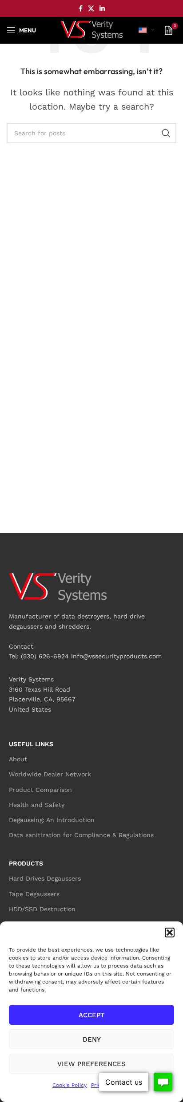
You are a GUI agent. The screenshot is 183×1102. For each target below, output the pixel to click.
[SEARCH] (166, 133)
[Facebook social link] (80, 9)
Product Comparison (40, 789)
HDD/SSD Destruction (42, 909)
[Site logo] (91, 29)
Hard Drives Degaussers (45, 878)
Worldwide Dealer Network (50, 774)
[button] (169, 932)
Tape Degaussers (34, 893)
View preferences (91, 1064)
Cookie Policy (69, 1085)
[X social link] (91, 9)
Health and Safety (36, 804)
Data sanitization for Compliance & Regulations (81, 834)
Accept (91, 1015)
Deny (92, 1039)
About (18, 759)
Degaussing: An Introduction (52, 819)
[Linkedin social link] (102, 9)
